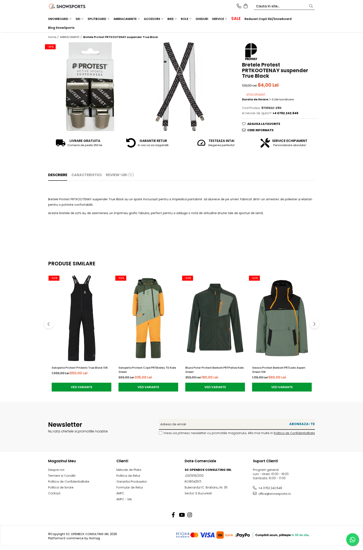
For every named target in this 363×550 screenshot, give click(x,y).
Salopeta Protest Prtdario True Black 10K (80, 368)
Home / (53, 37)
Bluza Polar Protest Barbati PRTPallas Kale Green (214, 370)
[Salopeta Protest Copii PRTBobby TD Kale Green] (148, 318)
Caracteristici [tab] (86, 174)
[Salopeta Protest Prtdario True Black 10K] (81, 318)
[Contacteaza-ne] (239, 6)
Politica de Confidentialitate (294, 433)
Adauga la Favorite (263, 124)
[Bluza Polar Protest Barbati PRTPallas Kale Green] (215, 318)
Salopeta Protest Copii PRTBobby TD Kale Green (147, 370)
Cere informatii (260, 130)
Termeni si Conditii (61, 476)
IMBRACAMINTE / (71, 37)
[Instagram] (189, 515)
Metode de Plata (128, 470)
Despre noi (56, 470)
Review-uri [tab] (120, 174)
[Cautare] (311, 6)
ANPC (120, 493)
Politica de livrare (61, 487)
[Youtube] (181, 515)
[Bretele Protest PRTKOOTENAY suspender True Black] (89, 86)
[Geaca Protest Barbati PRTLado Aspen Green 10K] (282, 318)
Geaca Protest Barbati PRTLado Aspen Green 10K (278, 370)
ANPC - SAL (124, 499)
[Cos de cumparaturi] (245, 6)
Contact (54, 493)
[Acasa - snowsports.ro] (72, 6)
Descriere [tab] (57, 174)
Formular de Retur (129, 487)
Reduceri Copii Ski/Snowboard (268, 19)
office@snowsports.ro (274, 494)
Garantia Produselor (131, 481)
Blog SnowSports (61, 28)
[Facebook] (173, 515)
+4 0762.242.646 (270, 488)
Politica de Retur (128, 476)
